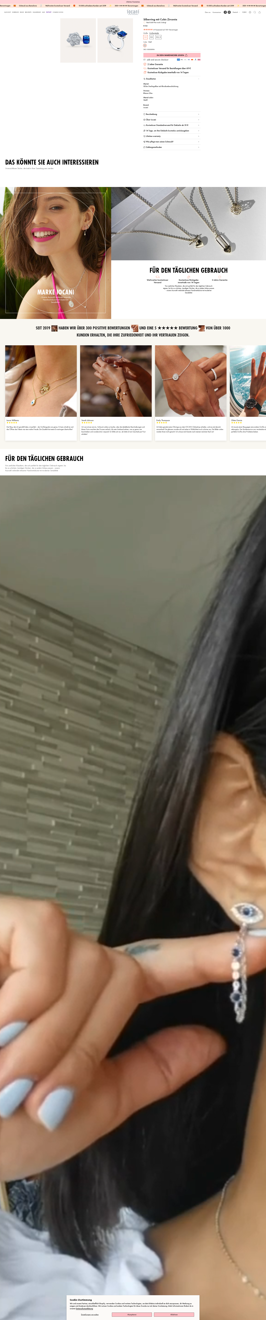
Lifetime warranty (153, 136)
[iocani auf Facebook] (225, 12)
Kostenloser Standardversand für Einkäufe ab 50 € (167, 125)
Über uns (208, 12)
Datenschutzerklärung (84, 1308)
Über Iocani (151, 119)
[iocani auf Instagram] (229, 12)
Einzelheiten (151, 78)
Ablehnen (174, 1314)
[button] (7, 12)
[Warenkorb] (259, 12)
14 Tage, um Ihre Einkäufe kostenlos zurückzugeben (167, 130)
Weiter (263, 395)
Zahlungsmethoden (154, 147)
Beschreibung (151, 114)
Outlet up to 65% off (133, 2)
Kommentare (217, 12)
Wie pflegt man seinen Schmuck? (159, 141)
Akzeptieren (131, 1314)
